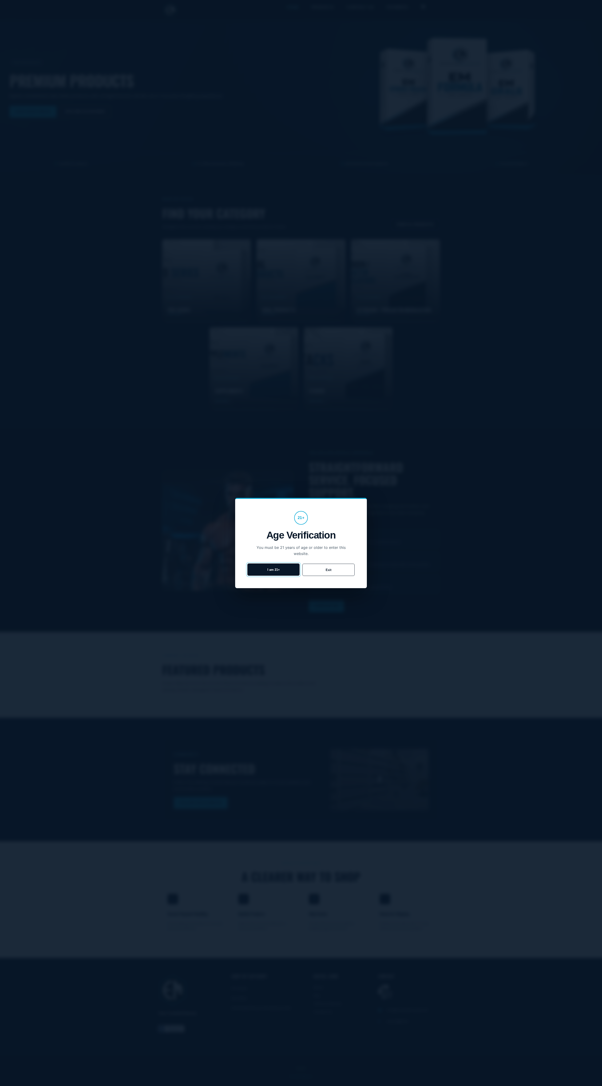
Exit (328, 570)
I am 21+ (273, 569)
